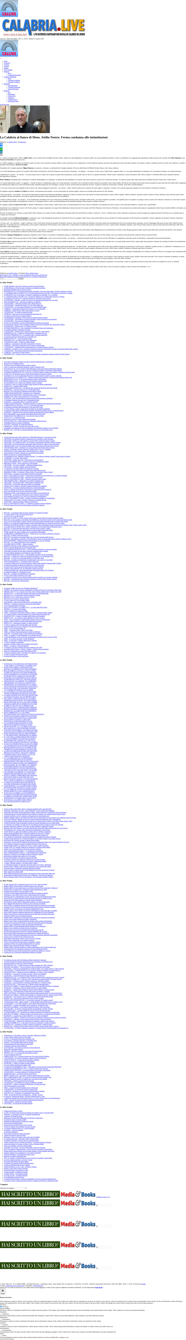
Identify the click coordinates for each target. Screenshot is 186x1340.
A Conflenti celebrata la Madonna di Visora (17, 330)
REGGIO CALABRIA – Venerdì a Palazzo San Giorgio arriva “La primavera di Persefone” (32, 1014)
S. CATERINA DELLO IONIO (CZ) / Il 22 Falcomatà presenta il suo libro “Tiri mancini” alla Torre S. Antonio (38, 293)
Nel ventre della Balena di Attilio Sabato (16, 1161)
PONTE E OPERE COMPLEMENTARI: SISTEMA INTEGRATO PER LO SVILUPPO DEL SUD (20, 776)
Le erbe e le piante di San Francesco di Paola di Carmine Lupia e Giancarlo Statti (28, 1113)
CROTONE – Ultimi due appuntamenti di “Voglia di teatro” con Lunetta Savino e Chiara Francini (34, 968)
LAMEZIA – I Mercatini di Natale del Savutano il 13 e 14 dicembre (24, 309)
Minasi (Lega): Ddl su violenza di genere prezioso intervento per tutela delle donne (29, 914)
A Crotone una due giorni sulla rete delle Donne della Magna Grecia (25, 470)
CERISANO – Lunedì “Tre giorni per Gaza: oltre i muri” (21, 426)
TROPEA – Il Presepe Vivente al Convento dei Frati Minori (22, 604)
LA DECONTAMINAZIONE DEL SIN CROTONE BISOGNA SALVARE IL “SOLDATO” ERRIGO (20, 751)
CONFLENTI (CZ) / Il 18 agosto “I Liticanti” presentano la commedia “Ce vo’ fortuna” (31, 295)
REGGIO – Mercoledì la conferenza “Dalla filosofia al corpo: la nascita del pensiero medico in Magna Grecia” (37, 539)
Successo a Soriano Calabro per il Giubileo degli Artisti (21, 644)
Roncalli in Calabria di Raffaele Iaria (15, 1156)
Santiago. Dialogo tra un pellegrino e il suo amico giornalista (22, 1153)
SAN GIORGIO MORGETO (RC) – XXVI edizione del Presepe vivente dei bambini (30, 549)
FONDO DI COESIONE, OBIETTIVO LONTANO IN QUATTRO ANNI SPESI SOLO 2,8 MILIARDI (20, 717)
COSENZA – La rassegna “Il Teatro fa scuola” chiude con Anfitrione (25, 974)
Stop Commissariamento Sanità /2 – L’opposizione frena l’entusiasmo (25, 852)
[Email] (93, 154)
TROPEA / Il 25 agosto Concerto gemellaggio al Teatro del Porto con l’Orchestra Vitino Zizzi (32, 590)
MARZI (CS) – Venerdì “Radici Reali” (16, 386)
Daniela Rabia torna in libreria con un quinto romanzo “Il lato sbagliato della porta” (29, 1151)
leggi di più (98, 1287)
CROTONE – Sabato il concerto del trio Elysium (19, 1081)
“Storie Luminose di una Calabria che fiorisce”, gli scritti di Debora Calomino (27, 1142)
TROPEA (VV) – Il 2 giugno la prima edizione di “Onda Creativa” (24, 618)
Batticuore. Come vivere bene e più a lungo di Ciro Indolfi (22, 1137)
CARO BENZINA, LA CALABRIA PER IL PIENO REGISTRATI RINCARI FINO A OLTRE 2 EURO (20, 786)
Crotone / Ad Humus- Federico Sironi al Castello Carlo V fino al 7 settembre (27, 449)
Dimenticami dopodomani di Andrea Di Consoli (18, 1121)
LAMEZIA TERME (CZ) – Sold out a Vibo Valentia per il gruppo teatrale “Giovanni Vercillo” (33, 979)
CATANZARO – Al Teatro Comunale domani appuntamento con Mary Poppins (28, 1009)
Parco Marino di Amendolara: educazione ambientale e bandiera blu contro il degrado (30, 837)
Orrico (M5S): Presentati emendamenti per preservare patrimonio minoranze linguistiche (31, 935)
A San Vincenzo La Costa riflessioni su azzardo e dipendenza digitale (25, 861)
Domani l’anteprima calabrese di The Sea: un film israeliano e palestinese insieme (28, 826)
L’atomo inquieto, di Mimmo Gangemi (16, 1172)
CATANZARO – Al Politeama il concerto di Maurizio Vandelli (23, 1082)
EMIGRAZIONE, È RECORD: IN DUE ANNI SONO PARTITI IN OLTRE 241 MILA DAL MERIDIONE (21, 762)
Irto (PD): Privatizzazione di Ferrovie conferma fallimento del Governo (25, 931)
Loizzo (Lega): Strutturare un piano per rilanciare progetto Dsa (23, 924)
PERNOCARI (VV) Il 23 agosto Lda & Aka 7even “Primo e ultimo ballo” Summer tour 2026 (32, 592)
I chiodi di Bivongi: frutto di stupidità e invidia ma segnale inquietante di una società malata (31, 823)
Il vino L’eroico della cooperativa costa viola (17, 575)
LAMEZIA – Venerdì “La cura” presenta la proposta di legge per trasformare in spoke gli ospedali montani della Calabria (41, 349)
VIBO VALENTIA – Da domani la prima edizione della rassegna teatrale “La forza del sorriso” (33, 993)
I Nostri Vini (11, 96)
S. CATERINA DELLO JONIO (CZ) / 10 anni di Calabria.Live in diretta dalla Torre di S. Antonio (34, 296)
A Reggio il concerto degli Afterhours (15, 1046)
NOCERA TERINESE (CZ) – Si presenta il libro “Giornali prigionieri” (26, 335)
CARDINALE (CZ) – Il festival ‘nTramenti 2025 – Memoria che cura (25, 333)
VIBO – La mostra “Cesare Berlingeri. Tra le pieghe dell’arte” (23, 635)
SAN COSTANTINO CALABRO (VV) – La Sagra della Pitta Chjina (25, 607)
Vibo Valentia (8, 70)
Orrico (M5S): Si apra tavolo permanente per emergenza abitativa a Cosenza (27, 950)
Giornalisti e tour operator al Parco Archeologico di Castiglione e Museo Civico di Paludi (31, 428)
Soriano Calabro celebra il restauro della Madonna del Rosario (23, 621)
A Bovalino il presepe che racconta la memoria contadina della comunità (26, 551)
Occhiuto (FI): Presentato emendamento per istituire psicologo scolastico (26, 893)
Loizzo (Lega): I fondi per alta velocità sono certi (19, 937)
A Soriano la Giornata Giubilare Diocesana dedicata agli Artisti (23, 647)
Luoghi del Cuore (13, 101)
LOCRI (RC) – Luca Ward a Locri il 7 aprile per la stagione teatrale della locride (28, 996)
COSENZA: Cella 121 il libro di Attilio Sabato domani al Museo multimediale (28, 384)
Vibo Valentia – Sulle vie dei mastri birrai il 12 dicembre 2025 (23, 602)
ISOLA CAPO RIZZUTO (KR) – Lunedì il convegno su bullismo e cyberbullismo (29, 498)
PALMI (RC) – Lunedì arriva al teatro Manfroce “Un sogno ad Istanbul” (26, 1016)
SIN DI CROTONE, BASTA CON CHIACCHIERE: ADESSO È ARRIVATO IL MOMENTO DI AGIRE (20, 703)
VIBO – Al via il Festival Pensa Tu (14, 628)
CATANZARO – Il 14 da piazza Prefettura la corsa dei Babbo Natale (25, 307)
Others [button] (2, 1333)
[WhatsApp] (93, 149)
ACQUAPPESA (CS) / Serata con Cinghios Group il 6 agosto (23, 382)
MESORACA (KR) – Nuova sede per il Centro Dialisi (20, 463)
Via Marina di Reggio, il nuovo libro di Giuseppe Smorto (21, 1140)
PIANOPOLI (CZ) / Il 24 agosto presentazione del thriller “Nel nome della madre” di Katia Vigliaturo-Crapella (38, 291)
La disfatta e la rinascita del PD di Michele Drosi (19, 1163)
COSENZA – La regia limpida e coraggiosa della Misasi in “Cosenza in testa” (28, 982)
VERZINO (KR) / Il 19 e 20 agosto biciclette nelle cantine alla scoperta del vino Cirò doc (31, 446)
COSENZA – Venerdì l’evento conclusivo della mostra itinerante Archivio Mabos (29, 412)
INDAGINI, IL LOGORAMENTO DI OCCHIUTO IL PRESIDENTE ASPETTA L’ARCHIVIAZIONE (20, 678)
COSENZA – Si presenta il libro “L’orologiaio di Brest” (21, 402)
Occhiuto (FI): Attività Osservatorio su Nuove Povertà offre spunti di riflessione (28, 923)
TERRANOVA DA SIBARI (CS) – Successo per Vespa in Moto (24, 416)
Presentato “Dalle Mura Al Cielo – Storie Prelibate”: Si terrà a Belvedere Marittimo (29, 811)
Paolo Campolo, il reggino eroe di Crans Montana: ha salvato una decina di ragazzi (29, 870)
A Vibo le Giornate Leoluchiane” (14, 642)
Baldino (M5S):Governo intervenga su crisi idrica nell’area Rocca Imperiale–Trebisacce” (31, 888)
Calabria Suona (12, 99)
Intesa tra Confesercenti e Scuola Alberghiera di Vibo (20, 651)
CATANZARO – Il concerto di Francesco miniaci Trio (20, 1089)
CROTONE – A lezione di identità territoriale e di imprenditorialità (24, 488)
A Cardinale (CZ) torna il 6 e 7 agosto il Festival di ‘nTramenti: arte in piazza (27, 298)
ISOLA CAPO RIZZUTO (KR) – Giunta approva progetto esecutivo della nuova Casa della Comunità (35, 475)
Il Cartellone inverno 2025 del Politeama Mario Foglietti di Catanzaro (25, 960)
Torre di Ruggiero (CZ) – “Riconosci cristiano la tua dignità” (22, 302)
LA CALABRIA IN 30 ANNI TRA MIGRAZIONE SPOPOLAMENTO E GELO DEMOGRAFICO (20, 790)
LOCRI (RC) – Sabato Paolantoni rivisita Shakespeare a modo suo (24, 975)
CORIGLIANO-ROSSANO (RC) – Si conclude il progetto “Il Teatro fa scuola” (28, 1000)
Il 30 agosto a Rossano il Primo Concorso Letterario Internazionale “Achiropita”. (28, 362)
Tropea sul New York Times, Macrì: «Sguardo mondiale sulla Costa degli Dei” (28, 809)
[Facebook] (93, 144)
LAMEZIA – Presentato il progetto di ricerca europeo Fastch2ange (24, 345)
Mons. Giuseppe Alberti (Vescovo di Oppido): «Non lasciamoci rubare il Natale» (28, 877)
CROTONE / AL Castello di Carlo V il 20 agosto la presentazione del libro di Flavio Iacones (32, 442)
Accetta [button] (84, 1287)
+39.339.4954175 (37, 1286)
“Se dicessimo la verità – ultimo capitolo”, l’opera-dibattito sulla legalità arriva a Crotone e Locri (33, 1002)
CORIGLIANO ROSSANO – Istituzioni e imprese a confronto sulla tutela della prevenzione (32, 403)
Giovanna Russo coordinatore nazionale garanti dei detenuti (22, 868)
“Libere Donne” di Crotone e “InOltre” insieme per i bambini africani (25, 500)
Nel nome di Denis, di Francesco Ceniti (16, 1170)
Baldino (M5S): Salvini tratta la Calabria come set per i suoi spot (23, 886)
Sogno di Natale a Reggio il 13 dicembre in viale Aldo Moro (22, 553)
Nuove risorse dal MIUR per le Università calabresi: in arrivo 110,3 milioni (27, 833)
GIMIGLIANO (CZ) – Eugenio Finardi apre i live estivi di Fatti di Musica (26, 1056)
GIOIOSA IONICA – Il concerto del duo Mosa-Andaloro (21, 1060)
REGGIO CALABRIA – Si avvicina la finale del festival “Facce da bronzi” (27, 1007)
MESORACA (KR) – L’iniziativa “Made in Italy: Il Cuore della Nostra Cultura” (28, 472)
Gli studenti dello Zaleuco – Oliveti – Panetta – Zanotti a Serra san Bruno (26, 649)
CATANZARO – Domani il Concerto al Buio (18, 1101)
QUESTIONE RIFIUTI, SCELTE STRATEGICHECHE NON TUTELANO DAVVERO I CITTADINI (20, 769)
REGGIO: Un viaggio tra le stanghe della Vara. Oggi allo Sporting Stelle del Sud (28, 537)
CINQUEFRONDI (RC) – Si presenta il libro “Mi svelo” (21, 561)
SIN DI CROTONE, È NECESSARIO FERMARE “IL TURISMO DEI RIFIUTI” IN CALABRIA (20, 689)
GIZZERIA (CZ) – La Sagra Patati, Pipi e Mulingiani (20, 340)
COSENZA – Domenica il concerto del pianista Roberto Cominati (24, 1091)
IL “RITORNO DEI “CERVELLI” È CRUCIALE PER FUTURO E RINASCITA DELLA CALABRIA (21, 741)
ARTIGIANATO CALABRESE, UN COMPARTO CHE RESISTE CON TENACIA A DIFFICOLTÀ (20, 682)
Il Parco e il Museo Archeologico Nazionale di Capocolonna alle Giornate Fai (27, 489)
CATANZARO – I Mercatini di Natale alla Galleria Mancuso (22, 303)
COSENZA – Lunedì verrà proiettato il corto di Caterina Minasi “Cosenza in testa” (29, 989)
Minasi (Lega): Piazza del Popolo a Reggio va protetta (20, 945)
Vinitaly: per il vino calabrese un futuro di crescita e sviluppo (22, 849)
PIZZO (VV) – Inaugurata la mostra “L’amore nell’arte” (21, 623)
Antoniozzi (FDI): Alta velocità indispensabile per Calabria (22, 944)
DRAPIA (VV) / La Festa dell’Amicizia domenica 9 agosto (22, 595)
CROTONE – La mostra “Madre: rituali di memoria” (20, 467)
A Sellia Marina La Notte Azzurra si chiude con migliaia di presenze (24, 288)
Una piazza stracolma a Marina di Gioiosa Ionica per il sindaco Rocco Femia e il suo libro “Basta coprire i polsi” (38, 821)
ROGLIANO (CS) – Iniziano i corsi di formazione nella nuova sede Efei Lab (23, 275)
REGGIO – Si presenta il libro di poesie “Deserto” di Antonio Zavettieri (26, 513)
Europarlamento (13, 85)
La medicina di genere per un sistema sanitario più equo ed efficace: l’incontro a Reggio (30, 577)
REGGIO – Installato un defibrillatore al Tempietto (19, 574)
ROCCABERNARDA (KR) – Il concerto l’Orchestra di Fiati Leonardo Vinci (28, 1077)
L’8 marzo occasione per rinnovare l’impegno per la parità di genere (24, 859)
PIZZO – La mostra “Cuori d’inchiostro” (16, 646)
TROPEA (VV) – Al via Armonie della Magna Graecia (21, 1053)
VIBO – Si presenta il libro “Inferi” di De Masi (18, 630)
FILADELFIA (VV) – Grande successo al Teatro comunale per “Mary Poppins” (28, 965)
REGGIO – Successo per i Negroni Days (16, 581)
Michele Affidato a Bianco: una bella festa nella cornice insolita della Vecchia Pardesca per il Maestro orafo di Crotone (40, 817)
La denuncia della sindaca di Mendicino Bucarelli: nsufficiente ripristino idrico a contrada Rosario (33, 410)
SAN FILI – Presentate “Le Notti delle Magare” (18, 424)
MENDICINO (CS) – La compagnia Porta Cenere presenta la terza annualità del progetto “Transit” (34, 977)
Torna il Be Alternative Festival (13, 1049)
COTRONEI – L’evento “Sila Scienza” (16, 458)
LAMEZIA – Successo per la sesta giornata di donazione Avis (23, 314)
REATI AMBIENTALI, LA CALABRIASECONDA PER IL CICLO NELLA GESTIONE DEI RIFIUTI (24, 713)
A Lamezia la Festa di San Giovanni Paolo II (17, 316)
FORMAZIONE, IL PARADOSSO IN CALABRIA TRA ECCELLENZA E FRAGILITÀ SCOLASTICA (21, 685)
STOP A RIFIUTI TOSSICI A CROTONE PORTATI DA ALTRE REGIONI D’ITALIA (18, 720)
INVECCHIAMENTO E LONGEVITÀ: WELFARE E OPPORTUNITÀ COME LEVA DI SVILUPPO (20, 675)
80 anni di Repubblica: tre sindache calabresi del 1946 (20, 858)
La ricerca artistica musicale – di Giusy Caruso (18, 1160)
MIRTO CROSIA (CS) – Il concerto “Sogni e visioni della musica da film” (27, 1075)
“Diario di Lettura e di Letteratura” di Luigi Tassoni (19, 1126)
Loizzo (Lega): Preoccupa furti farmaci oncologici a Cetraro (22, 942)
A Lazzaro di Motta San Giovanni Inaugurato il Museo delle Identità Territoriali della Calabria (32, 563)
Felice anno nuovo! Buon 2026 (13, 872)
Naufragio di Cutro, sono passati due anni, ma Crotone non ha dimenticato (26, 493)
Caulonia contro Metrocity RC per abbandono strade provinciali (23, 568)
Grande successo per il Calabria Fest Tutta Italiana (19, 1061)
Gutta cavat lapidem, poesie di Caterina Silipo (18, 1146)
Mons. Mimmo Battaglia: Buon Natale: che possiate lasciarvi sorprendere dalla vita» (29, 873)
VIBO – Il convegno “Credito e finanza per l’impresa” (20, 640)
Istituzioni (7, 84)
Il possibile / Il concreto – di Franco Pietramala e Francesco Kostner (24, 1147)
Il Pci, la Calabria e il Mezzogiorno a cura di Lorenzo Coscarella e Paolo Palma (28, 1149)
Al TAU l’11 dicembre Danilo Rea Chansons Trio (19, 1039)
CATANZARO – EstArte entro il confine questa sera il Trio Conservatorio (26, 331)
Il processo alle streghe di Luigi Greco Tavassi (18, 1125)
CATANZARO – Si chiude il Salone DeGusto (18, 312)
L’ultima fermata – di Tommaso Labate (16, 1174)
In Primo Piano (4, 104)
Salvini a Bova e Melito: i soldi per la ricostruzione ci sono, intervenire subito (27, 866)
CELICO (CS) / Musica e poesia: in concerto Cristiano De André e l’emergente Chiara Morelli (33, 370)
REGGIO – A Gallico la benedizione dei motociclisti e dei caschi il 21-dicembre (28, 560)
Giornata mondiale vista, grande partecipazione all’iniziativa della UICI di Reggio (29, 570)
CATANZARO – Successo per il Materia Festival (19, 321)
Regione (6, 71)
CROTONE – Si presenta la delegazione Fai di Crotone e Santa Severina (26, 495)
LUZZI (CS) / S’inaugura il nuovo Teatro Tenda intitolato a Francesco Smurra (28, 374)
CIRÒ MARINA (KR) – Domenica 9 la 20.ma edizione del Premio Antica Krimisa (29, 447)
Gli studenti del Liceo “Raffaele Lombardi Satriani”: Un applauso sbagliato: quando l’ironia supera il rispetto (37, 456)
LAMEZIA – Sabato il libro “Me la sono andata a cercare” (22, 310)
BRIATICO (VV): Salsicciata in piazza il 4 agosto (19, 597)
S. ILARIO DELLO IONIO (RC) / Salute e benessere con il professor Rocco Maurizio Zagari (33, 527)
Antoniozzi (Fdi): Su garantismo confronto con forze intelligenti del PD (25, 949)
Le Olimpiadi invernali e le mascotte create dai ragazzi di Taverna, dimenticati (27, 865)
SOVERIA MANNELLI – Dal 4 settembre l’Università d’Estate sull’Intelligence (28, 328)
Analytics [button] (3, 1323)
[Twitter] (93, 146)
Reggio (6, 68)
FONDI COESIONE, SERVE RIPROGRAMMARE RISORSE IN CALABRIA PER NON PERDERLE (20, 710)
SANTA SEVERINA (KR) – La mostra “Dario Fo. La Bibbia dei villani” (26, 461)
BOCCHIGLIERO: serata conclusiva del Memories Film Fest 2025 (24, 414)
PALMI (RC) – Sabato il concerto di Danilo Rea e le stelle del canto (24, 1084)
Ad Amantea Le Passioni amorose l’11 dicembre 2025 (20, 1040)
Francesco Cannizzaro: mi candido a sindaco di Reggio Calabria (23, 854)
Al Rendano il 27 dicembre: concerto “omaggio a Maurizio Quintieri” (25, 1035)
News (9, 73)
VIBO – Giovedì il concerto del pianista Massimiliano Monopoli (23, 1100)
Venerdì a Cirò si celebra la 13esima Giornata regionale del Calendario (25, 486)
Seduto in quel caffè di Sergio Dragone (16, 1168)
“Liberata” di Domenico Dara (13, 1116)
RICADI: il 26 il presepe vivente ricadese (16, 598)
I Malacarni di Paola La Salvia (13, 1111)
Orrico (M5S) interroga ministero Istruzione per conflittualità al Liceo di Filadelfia (29, 912)
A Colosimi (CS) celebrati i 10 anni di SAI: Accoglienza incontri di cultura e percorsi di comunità (33, 824)
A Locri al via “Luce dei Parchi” (14, 516)
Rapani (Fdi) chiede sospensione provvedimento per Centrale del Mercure (26, 933)
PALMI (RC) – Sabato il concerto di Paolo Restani (19, 1063)
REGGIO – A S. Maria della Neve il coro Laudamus (20, 542)
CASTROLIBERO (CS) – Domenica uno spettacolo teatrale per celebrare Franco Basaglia (31, 1012)
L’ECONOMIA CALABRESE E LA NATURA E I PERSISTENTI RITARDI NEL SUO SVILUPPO (20, 772)
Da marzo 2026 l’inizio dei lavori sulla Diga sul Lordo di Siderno (24, 567)
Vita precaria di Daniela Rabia (13, 1123)
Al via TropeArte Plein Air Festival (14, 605)
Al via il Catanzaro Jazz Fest (12, 1054)
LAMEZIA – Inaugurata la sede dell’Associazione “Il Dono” (22, 344)
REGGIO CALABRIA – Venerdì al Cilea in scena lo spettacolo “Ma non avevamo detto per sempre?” (35, 1017)
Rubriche (6, 91)
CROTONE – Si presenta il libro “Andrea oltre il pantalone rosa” (24, 482)
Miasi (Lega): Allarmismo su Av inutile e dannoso (19, 940)
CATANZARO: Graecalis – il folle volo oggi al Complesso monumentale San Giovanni (31, 300)
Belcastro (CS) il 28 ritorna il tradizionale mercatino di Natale (22, 391)
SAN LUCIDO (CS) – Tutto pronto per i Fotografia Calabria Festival (25, 421)
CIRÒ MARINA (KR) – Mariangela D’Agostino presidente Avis (24, 481)
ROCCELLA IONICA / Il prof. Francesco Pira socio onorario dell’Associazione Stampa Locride (33, 518)
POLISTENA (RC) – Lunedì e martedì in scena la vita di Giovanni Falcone (27, 1010)
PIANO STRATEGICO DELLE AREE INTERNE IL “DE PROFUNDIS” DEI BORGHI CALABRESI (20, 734)
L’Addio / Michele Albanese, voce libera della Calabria (20, 863)
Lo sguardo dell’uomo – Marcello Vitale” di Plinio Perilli (21, 1139)
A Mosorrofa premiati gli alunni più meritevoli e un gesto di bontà (24, 565)
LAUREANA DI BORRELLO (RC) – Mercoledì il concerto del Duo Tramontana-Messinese (32, 1067)
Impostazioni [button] (91, 1287)
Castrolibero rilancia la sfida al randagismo (17, 423)
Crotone (6, 66)
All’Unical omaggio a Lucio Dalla (14, 1086)
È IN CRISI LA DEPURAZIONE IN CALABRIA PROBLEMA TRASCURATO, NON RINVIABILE (20, 699)
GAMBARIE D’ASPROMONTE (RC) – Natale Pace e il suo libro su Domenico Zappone (32, 533)
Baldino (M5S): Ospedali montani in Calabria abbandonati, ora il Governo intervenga (30, 947)
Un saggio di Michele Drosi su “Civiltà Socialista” (19, 1128)
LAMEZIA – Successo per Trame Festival (17, 352)
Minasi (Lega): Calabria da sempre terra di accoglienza (20, 928)
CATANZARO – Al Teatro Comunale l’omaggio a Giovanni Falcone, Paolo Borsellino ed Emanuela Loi (36, 1028)
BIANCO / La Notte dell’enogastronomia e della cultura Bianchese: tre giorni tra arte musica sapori (34, 523)
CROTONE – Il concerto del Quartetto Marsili (18, 1103)
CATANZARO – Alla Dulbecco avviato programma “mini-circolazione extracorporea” (30, 319)
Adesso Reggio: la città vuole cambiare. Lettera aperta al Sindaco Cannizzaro (27, 831)
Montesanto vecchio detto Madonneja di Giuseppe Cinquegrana (23, 1118)
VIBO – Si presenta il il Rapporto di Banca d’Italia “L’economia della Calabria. (28, 612)
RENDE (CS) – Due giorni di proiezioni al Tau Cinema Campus (23, 998)
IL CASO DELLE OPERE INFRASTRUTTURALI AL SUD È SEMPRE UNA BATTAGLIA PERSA (20, 738)
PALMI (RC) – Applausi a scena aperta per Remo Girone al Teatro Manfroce (27, 1019)
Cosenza (6, 64)
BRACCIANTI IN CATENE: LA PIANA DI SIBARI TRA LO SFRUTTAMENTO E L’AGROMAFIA (21, 779)
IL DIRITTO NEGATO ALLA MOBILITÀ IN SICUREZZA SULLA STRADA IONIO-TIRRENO (20, 706)
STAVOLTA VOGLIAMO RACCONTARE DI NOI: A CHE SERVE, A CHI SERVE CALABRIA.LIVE (20, 664)
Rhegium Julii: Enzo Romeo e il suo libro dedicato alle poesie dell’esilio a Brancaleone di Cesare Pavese (36, 828)
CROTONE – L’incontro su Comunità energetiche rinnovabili (23, 474)
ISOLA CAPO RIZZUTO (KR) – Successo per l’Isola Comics (23, 477)
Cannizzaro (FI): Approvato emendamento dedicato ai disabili (22, 952)
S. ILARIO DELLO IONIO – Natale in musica (18, 544)
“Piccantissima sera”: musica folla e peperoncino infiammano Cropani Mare (27, 830)
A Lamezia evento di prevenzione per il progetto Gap (20, 337)
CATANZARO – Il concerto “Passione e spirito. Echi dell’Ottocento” (25, 1058)
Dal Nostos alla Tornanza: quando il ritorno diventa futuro (21, 840)
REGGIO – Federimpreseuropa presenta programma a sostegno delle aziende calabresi (30, 579)
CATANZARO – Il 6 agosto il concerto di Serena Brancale (22, 1047)
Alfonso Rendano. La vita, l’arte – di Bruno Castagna (20, 1167)
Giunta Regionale (13, 89)
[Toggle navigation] (1, 58)
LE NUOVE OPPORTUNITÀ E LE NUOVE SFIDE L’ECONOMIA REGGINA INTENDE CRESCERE (21, 745)
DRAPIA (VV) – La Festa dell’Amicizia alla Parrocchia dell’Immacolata (26, 593)
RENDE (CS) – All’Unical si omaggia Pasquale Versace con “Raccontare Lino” (28, 430)
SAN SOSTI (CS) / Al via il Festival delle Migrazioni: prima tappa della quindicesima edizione (33, 369)
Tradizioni (11, 98)
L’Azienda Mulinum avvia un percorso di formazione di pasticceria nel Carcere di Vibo (30, 637)
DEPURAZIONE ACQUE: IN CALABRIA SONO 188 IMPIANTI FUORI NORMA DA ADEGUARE (20, 748)
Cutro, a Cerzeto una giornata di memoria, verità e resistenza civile (24, 367)
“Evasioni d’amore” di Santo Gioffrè (15, 1120)
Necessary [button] (3, 1305)
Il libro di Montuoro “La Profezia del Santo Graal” (19, 1154)
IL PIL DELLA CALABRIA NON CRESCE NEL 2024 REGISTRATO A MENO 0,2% (18, 800)
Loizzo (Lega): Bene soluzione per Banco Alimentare (20, 919)
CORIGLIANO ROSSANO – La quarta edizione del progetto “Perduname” (27, 1070)
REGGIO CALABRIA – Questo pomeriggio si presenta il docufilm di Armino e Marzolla (31, 986)
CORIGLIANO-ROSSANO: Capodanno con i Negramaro (22, 393)
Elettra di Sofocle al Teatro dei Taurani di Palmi (18, 963)
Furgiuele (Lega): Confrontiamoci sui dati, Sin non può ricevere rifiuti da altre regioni (30, 896)
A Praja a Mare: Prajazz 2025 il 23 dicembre (17, 1037)
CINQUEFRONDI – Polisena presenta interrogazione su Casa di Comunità (27, 540)
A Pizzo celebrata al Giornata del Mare (16, 611)
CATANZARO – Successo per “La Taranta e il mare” (20, 326)
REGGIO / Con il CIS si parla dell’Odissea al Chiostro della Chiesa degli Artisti (28, 530)
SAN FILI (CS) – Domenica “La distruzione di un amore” (22, 1093)
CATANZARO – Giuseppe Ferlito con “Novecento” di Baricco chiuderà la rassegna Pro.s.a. (32, 970)
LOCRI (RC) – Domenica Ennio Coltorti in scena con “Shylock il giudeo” (27, 981)
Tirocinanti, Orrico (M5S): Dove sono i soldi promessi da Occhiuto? (24, 895)
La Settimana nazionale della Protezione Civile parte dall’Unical (23, 407)
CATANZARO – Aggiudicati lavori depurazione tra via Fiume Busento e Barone (29, 347)
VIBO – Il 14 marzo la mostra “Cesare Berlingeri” (19, 639)
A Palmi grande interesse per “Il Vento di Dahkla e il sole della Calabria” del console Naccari (32, 838)
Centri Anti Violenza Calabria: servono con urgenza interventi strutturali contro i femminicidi (32, 819)
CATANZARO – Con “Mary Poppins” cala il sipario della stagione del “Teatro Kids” (30, 1003)
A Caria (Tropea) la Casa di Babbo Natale (16, 600)
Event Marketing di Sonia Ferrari (14, 1177)
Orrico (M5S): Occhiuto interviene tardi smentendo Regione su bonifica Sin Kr (28, 898)
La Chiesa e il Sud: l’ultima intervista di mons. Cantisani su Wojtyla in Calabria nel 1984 (31, 1181)
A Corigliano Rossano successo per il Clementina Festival (21, 400)
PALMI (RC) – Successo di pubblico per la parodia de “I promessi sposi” (26, 1005)
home (5, 61)
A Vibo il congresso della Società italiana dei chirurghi (20, 625)
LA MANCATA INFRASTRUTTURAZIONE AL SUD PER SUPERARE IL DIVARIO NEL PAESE (20, 783)
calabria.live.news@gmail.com (15, 1286)
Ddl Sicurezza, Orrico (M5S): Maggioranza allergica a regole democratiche (27, 902)
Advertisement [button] (4, 1328)
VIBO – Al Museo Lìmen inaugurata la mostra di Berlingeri (22, 632)
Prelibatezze (11, 94)
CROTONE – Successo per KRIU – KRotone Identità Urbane (23, 465)
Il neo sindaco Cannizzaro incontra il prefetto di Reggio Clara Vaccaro (25, 844)
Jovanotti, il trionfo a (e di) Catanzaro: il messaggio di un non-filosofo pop (26, 816)
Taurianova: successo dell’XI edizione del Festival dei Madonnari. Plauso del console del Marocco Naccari (36, 842)
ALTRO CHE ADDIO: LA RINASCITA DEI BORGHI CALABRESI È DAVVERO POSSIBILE (20, 668)
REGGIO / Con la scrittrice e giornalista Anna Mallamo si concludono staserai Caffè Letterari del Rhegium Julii (38, 520)
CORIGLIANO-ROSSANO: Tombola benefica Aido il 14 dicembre (25, 395)
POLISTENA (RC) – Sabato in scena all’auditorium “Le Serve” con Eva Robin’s (29, 972)
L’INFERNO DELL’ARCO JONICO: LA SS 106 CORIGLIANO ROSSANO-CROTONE (19, 755)
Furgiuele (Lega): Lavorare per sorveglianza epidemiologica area (23, 909)
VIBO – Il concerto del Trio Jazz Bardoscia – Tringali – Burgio (23, 1095)
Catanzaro (7, 63)
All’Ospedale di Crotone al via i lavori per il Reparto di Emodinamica (25, 496)
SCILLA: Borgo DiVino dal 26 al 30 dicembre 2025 (20, 547)
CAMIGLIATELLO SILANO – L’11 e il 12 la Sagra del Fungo (23, 405)
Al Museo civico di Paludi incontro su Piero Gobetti (20, 365)
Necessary (5, 1307)
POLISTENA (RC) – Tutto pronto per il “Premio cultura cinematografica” (26, 984)
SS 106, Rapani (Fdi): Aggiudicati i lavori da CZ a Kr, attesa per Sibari (25, 884)
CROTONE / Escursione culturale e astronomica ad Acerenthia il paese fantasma (28, 439)
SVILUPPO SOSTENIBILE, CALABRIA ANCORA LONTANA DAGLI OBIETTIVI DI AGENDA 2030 (21, 731)
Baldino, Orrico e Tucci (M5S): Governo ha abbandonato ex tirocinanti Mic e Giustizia (30, 910)
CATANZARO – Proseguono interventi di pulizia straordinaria (23, 351)
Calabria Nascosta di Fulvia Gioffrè (15, 1135)
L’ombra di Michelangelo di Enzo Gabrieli (17, 1165)
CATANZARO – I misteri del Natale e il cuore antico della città (23, 305)
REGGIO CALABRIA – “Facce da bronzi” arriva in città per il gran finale (27, 967)
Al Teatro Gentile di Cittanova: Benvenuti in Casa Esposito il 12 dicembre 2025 (28, 962)
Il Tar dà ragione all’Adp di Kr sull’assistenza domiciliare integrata (24, 505)
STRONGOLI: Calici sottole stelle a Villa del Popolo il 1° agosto (24, 451)
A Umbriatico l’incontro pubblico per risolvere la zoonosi (21, 468)
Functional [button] (3, 1312)
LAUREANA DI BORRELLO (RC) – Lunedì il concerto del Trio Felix (26, 1068)
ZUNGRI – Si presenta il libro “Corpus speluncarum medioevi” (23, 633)
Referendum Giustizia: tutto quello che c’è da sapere (20, 856)
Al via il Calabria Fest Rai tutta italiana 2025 (17, 1065)
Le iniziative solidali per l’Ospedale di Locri (17, 572)
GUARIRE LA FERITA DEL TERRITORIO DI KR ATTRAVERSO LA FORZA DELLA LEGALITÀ (20, 797)
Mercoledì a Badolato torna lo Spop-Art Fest (17, 289)
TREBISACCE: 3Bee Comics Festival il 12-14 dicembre (21, 396)
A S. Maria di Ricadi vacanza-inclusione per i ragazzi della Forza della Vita (27, 614)
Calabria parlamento (10, 77)
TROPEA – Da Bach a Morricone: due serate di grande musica (23, 1051)
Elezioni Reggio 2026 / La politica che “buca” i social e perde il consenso (26, 845)
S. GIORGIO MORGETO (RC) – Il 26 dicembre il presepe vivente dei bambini (28, 554)
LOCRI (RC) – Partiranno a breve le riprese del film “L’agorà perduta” (25, 988)
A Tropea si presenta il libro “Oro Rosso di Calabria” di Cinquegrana (25, 653)
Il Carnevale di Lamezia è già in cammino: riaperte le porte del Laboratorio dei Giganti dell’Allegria (34, 324)
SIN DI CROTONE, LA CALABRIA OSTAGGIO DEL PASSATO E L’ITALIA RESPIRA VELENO (20, 727)
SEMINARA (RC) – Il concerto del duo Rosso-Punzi (20, 1074)
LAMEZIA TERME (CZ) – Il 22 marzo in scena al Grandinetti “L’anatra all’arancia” (30, 1023)
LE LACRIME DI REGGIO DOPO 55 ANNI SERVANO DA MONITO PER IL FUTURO (18, 724)
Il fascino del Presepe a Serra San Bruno (16, 656)
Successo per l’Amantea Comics (14, 363)
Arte (9, 92)
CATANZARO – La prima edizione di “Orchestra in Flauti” (22, 1072)
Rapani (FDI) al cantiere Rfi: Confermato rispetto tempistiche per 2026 (25, 889)
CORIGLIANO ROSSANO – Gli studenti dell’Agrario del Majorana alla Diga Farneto (30, 388)
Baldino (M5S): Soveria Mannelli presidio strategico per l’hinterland (24, 926)
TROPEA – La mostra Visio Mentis (15, 609)
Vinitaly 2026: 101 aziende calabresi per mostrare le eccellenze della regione (27, 847)
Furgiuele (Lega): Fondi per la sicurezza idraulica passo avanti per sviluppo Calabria (29, 907)
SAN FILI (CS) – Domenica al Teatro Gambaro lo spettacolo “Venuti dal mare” (28, 1024)
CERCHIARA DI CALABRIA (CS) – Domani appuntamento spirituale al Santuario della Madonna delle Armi (38, 377)
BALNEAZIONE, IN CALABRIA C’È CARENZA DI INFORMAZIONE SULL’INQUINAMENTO (20, 765)
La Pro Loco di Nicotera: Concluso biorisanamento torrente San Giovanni (26, 323)
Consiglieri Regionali (14, 75)
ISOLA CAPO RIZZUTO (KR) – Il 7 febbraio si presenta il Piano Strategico (27, 503)
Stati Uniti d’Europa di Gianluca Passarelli (17, 1133)
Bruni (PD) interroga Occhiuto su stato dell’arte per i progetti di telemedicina (23, 277)
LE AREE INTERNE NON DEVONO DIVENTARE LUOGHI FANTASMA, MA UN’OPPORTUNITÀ (21, 696)
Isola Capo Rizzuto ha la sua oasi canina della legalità (20, 491)
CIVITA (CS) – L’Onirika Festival (14, 417)
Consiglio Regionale (14, 87)
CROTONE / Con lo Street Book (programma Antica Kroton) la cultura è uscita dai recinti (31, 444)
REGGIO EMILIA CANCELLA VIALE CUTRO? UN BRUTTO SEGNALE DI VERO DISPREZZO (20, 671)
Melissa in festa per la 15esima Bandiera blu (17, 454)
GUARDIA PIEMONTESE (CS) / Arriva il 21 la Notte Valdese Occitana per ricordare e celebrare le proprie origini (39, 372)
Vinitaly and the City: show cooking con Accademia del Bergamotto (25, 532)
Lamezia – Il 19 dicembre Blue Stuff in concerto (18, 1042)
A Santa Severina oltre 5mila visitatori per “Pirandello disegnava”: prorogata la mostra (30, 437)
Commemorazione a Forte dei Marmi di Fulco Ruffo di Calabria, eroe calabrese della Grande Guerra (34, 814)
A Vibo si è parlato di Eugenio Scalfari (15, 654)
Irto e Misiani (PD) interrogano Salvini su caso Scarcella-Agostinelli (24, 903)
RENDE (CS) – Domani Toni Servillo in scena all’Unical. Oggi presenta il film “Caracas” (31, 1026)
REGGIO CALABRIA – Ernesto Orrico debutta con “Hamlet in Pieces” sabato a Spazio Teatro (33, 995)
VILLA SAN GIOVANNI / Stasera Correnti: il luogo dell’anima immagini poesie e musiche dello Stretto (36, 521)
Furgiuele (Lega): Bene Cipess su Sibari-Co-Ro (18, 891)
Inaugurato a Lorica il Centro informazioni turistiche (20, 419)
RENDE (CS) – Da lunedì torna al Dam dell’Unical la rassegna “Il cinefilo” (27, 991)
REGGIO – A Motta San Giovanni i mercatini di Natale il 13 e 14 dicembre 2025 (28, 556)
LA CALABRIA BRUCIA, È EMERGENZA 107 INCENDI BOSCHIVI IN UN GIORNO (18, 758)
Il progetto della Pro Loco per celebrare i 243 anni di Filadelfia (23, 626)
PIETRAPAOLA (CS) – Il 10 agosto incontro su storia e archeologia (25, 379)
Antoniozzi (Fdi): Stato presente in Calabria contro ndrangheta (23, 900)
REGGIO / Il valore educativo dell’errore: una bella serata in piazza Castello (27, 528)
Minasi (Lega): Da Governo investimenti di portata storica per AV (24, 930)
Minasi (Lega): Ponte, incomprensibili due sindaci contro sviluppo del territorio (28, 921)
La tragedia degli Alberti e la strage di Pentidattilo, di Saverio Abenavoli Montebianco (30, 1179)
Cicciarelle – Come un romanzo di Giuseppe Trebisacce (13, 1131)
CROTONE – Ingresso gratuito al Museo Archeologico (21, 502)
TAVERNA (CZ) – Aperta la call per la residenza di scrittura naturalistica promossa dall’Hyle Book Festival (37, 354)
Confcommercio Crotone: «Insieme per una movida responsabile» (24, 453)
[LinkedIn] (93, 152)
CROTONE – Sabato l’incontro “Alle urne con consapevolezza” (23, 460)
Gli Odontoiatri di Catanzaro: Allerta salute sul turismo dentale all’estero (26, 317)
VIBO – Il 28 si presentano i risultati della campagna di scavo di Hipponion (27, 619)
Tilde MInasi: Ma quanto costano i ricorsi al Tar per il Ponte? (22, 938)
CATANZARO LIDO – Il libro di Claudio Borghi (19, 342)
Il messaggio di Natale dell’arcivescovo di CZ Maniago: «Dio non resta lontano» (28, 875)
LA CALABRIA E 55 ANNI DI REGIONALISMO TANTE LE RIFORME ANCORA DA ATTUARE (20, 692)
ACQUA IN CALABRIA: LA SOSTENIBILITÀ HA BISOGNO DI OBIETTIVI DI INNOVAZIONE (20, 793)
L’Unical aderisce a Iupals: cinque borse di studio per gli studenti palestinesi (27, 409)
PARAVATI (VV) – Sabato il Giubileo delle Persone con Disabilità (24, 616)
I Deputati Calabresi (14, 80)
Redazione (23, 142)
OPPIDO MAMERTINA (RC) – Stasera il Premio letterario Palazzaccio (26, 835)
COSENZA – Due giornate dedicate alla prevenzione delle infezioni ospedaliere (28, 398)
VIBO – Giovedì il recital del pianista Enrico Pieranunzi (21, 1088)
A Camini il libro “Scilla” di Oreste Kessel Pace (18, 514)
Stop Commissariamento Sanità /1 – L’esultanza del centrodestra (23, 851)
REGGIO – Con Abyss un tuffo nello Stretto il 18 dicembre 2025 (24, 558)
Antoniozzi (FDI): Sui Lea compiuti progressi (18, 916)
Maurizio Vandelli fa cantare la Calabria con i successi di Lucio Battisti (25, 1079)
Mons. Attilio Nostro (32, 273)
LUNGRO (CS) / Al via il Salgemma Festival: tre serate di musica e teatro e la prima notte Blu (32, 376)
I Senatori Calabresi (14, 82)
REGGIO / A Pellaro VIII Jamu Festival (16, 535)
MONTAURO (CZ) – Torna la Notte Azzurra (18, 338)
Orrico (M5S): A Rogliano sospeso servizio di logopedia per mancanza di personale (29, 905)
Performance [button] (4, 1317)
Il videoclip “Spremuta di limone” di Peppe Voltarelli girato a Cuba (24, 1096)
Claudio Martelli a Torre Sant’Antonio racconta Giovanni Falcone (24, 286)
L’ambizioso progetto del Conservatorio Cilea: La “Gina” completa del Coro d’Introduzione (32, 1098)
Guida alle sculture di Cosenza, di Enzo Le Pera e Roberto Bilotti (24, 1144)
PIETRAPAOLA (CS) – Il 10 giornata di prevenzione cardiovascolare (25, 381)
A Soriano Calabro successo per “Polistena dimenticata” (21, 588)
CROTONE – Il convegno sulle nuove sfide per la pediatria (22, 484)
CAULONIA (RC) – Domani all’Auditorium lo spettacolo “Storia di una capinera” (29, 1021)
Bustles (143, 1284)
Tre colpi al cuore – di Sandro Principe (15, 1175)
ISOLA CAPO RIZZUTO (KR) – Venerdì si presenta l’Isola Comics (25, 479)
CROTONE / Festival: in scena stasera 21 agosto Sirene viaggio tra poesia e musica (29, 441)
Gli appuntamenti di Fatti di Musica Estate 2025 (18, 1044)
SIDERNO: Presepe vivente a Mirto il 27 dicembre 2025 (21, 546)
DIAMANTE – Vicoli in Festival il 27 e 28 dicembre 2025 (22, 389)
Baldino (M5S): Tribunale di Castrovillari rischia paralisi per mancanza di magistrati (29, 917)
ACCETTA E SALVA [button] (7, 1339)
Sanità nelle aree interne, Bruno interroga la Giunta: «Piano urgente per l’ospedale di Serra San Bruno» (35, 812)
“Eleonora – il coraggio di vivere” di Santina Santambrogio (22, 1114)
